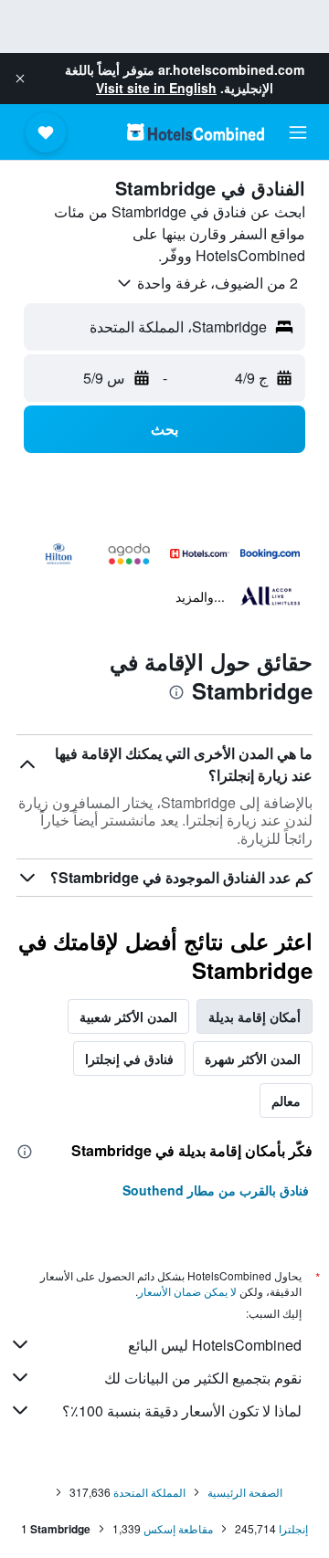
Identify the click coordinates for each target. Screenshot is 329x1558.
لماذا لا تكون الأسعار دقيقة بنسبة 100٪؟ (182, 1410)
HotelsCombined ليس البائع (215, 1344)
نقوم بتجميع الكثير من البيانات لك (203, 1377)
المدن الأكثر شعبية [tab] (128, 1016)
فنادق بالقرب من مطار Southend (215, 1190)
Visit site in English (156, 88)
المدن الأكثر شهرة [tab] (253, 1058)
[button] (20, 78)
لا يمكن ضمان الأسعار (187, 1291)
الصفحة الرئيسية (244, 1492)
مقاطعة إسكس (178, 1528)
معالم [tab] (286, 1100)
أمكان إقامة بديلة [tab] (254, 1016)
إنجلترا (293, 1528)
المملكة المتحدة (149, 1492)
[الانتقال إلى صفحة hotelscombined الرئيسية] (195, 132)
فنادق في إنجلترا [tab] (129, 1058)
